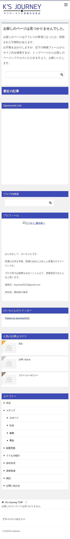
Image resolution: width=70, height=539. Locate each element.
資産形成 (10, 470)
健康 (11, 433)
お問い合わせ (24, 359)
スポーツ (14, 418)
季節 (11, 440)
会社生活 (10, 463)
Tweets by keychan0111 (17, 318)
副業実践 (10, 448)
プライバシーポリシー (28, 375)
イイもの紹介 (13, 455)
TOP (14, 502)
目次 (21, 344)
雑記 (8, 478)
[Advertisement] (35, 146)
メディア (10, 410)
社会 (11, 425)
